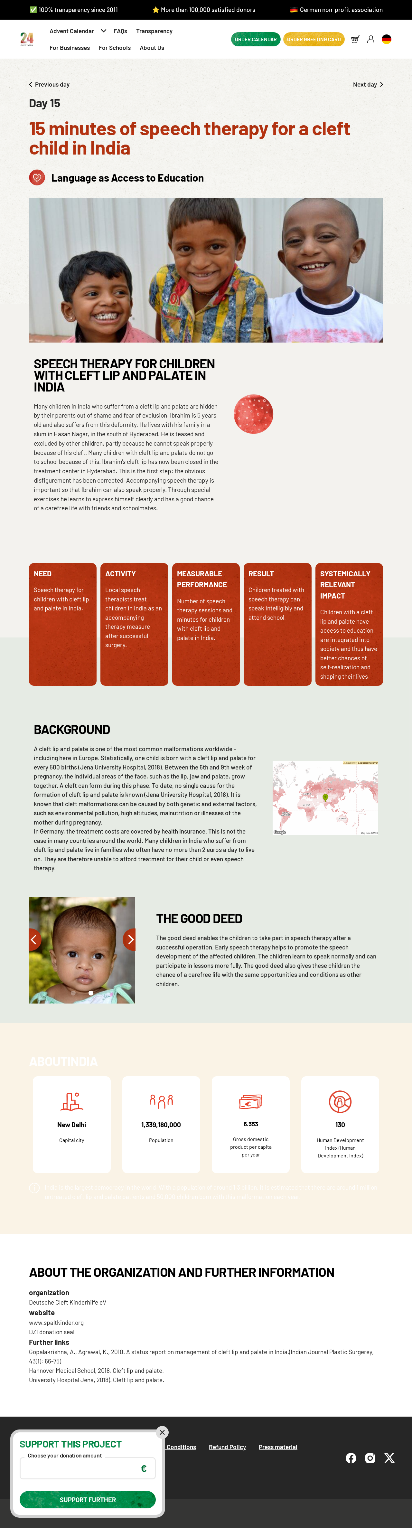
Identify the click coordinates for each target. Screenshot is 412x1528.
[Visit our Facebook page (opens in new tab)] (351, 1458)
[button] (77, 31)
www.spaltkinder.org (56, 1322)
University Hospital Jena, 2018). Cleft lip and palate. (96, 1379)
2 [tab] (90, 995)
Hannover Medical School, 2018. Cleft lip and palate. (96, 1370)
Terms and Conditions (167, 1446)
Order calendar (256, 39)
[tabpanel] (82, 950)
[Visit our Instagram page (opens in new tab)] (370, 1458)
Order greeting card (314, 39)
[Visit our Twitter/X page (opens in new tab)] (389, 1458)
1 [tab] (72, 995)
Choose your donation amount (65, 1455)
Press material (278, 1446)
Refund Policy (227, 1446)
